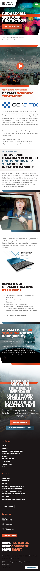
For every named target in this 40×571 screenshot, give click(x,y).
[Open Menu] (36, 3)
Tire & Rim (5, 481)
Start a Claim (31, 567)
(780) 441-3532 (7, 520)
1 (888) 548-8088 (8, 530)
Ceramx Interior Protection (12, 489)
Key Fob (4, 483)
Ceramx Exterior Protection (12, 491)
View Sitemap (6, 567)
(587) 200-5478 (7, 525)
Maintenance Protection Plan (13, 486)
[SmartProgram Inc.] (7, 3)
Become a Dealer (10, 535)
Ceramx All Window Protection (13, 499)
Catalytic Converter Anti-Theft (13, 494)
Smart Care (6, 478)
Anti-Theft (6, 496)
